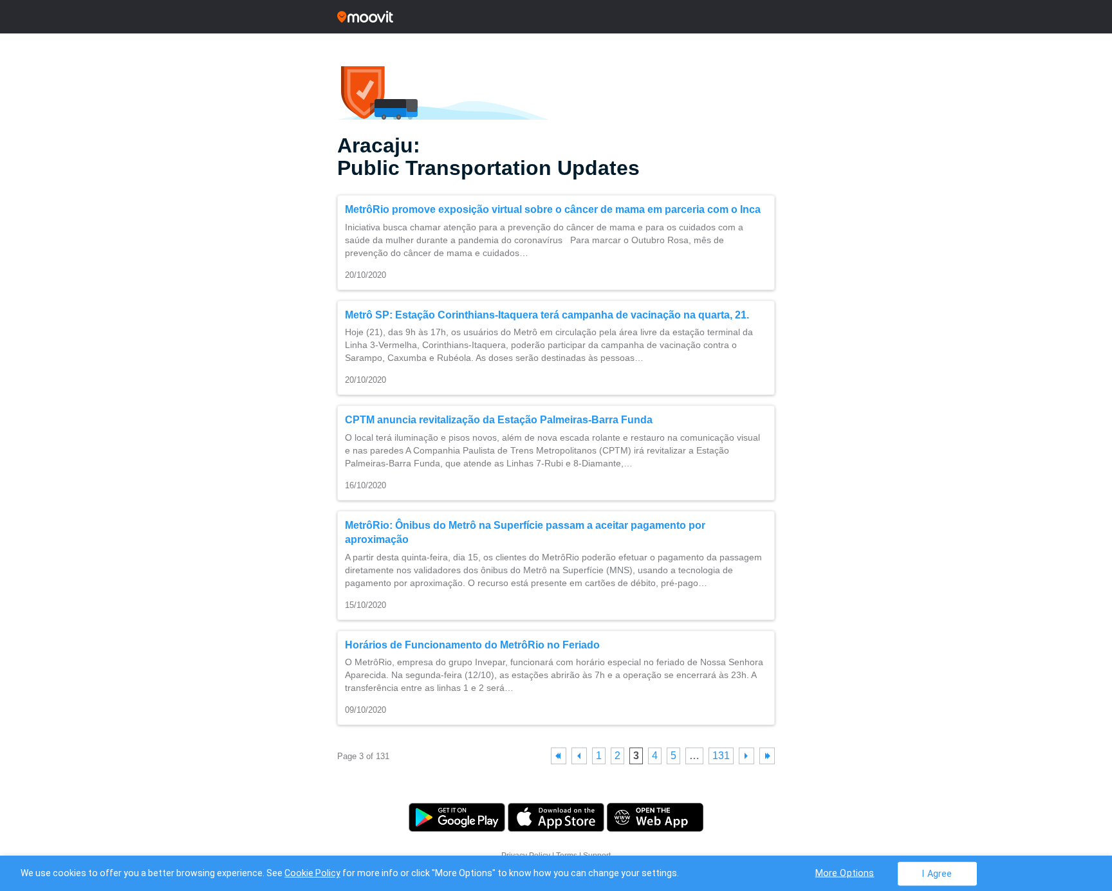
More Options (845, 872)
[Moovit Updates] (556, 16)
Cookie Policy (312, 873)
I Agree (937, 873)
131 (721, 755)
